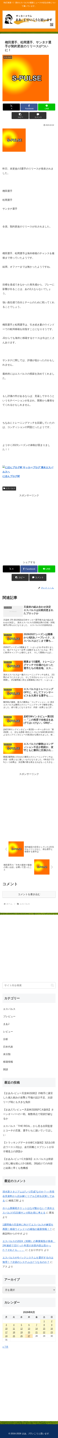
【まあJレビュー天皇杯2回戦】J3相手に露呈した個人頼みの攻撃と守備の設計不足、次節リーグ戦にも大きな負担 (28, 1097)
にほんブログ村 (11, 476)
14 (36, 1328)
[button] (20, 115)
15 (44, 1328)
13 (29, 1328)
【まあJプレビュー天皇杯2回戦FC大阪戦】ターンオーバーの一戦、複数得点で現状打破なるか (28, 1114)
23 (52, 1332)
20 (29, 1332)
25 (14, 1336)
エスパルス (10, 488)
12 (21, 1328)
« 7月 (5, 1347)
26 (21, 1336)
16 (52, 1328)
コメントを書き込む (29, 894)
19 (21, 1332)
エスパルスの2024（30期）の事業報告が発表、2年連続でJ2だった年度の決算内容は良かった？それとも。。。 (28, 1245)
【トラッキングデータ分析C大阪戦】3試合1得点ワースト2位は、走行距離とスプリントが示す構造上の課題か (29, 1147)
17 (6, 1332)
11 (14, 1328)
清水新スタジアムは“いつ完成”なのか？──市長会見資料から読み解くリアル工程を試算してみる (28, 1196)
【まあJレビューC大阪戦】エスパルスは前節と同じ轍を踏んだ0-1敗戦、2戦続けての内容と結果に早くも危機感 (28, 1163)
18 (14, 1332)
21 (36, 1332)
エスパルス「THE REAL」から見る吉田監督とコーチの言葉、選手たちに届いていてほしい (28, 1130)
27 (29, 1336)
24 (6, 1336)
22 (44, 1332)
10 (6, 1328)
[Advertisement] (29, 527)
